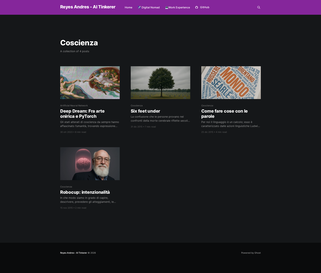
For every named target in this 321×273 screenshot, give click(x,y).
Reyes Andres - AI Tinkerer (87, 7)
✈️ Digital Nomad (149, 7)
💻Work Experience (177, 7)
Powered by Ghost (251, 252)
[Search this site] (258, 7)
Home (128, 7)
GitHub (204, 7)
